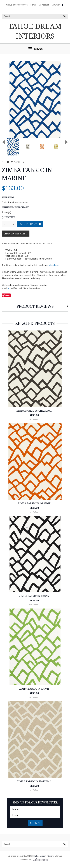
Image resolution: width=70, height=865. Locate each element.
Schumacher (13, 162)
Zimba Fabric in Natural (34, 781)
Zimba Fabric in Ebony (34, 596)
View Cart (56, 5)
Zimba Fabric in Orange (34, 503)
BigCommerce (41, 859)
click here (54, 265)
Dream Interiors (35, 31)
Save (7, 295)
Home (33, 5)
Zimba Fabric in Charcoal (34, 410)
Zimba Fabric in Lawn (34, 688)
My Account (44, 5)
